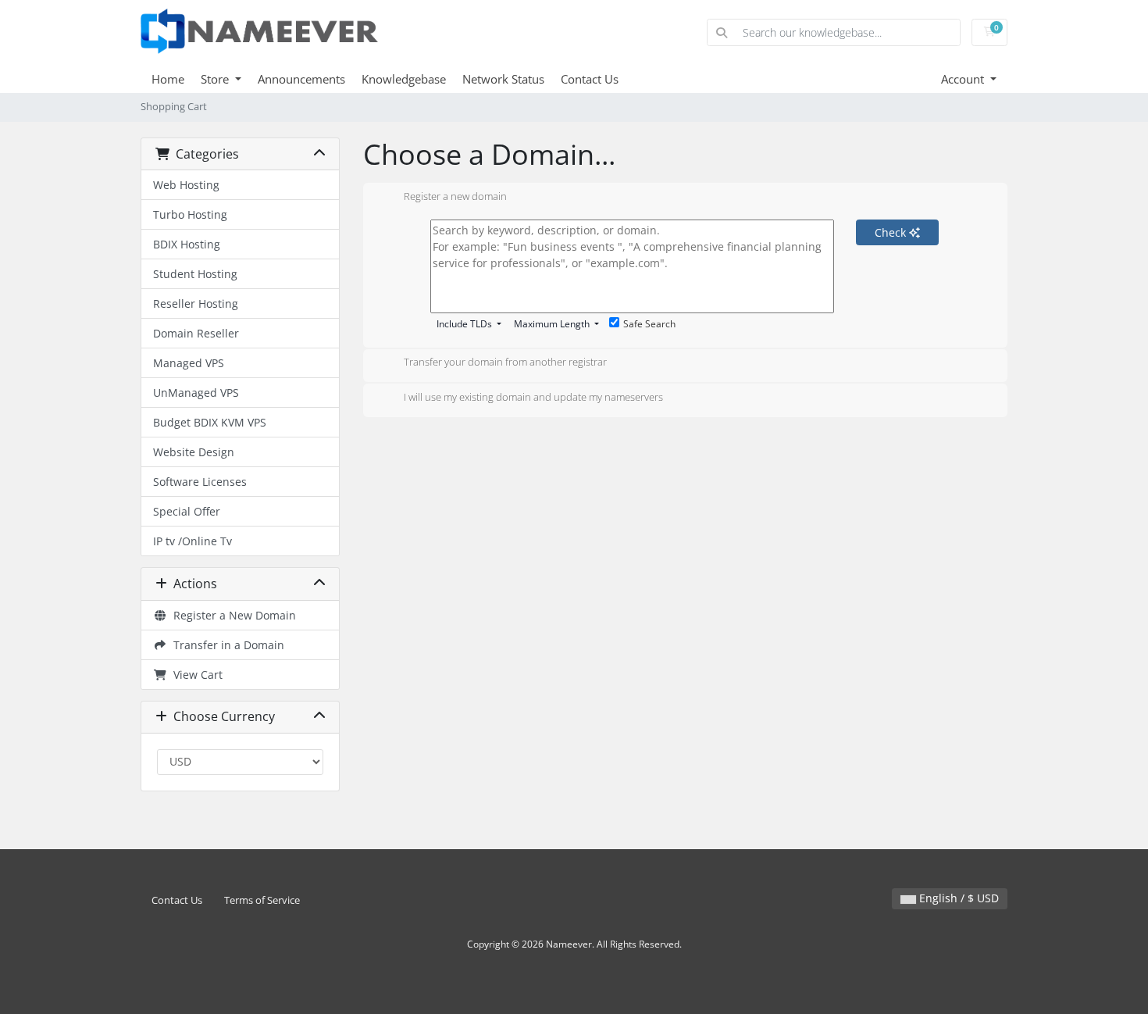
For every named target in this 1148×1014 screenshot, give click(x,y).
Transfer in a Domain (225, 644)
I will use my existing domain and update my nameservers (533, 397)
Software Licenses (200, 481)
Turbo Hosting (190, 214)
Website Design (193, 452)
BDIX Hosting (186, 244)
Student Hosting (195, 273)
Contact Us (590, 79)
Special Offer (186, 511)
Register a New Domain (231, 615)
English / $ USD (957, 898)
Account (964, 79)
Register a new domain (455, 196)
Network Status (503, 79)
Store (216, 79)
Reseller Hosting (195, 303)
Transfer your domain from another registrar (505, 362)
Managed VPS (188, 362)
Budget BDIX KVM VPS (209, 422)
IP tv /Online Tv (192, 541)
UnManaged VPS (196, 392)
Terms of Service (262, 900)
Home (168, 79)
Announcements (301, 79)
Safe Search (649, 323)
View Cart (195, 674)
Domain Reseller (196, 333)
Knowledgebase (404, 79)
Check (892, 232)
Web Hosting (186, 184)
